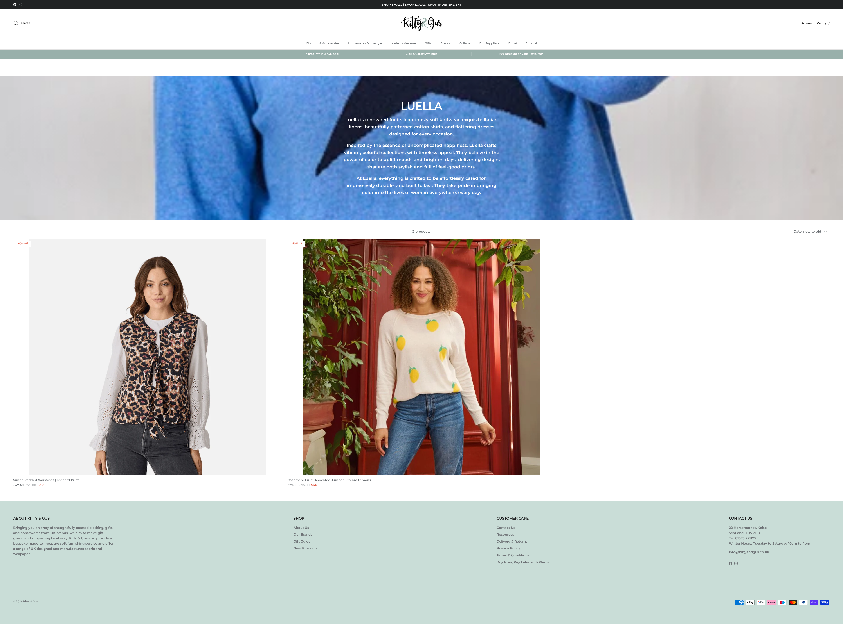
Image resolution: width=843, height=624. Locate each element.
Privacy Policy (508, 548)
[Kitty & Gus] (421, 23)
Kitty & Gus (30, 601)
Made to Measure (403, 43)
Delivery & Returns (512, 541)
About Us (301, 528)
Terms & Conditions (513, 555)
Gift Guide (302, 541)
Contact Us (506, 528)
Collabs (464, 43)
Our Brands (303, 534)
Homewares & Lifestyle (365, 43)
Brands (445, 43)
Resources (505, 534)
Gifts (428, 43)
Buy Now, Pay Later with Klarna (523, 562)
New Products (305, 548)
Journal (531, 43)
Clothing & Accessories (322, 43)
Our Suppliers (489, 43)
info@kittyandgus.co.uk (749, 552)
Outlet (512, 43)
